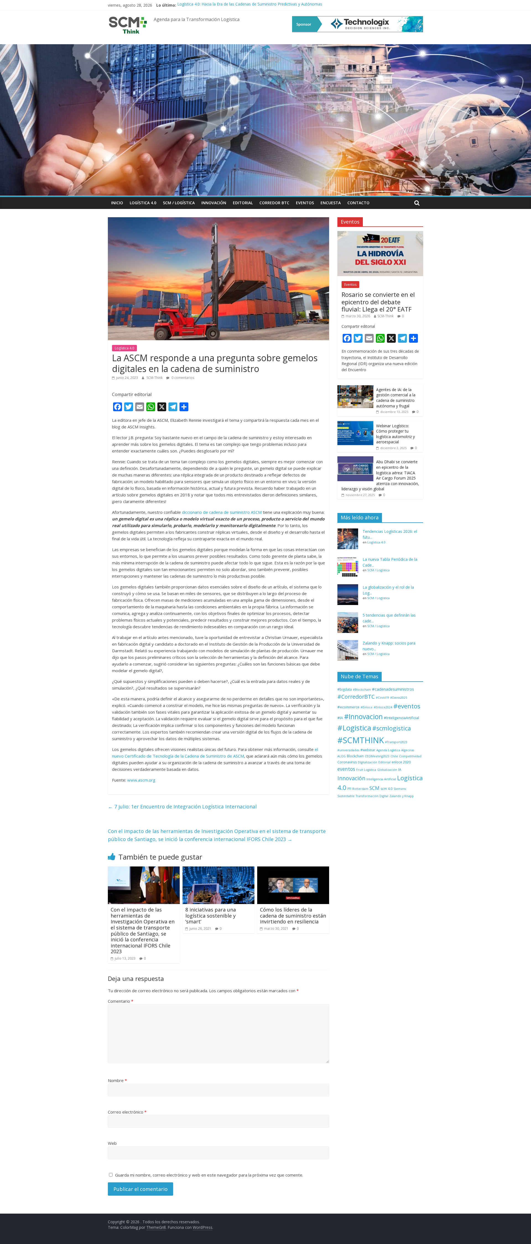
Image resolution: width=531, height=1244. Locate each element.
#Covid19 (382, 698)
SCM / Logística (179, 202)
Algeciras (407, 750)
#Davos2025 (398, 698)
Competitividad (410, 756)
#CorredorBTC (356, 696)
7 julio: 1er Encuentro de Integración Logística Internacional (182, 806)
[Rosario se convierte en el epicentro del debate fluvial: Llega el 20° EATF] (380, 234)
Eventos (305, 202)
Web (112, 1143)
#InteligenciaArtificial (401, 717)
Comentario (120, 1001)
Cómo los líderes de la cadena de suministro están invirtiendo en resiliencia (293, 915)
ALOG (341, 756)
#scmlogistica (391, 728)
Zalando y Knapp (401, 796)
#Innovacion (363, 716)
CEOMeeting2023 (377, 756)
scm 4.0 (386, 788)
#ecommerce (348, 707)
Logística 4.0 (143, 202)
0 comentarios (182, 377)
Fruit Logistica (366, 770)
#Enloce (367, 707)
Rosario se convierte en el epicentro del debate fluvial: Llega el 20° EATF (378, 301)
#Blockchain (362, 690)
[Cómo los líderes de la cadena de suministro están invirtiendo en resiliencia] (293, 870)
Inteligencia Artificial (381, 779)
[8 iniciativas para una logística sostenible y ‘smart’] (218, 870)
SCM (374, 788)
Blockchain (355, 756)
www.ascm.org (141, 780)
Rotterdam (360, 789)
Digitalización (367, 762)
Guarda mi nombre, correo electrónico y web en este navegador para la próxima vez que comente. (209, 1175)
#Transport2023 (396, 742)
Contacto (358, 202)
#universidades (348, 750)
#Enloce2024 (383, 707)
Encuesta (331, 202)
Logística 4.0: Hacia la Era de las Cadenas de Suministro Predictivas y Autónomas (249, 5)
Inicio (117, 202)
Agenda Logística (388, 750)
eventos (346, 769)
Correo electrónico (127, 1112)
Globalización (387, 770)
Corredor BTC (274, 202)
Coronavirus (347, 762)
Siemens (400, 789)
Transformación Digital (372, 796)
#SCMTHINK (360, 740)
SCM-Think (155, 377)
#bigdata (344, 689)
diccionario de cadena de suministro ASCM (222, 512)
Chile (394, 756)
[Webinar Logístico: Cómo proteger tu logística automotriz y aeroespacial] (355, 423)
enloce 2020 (401, 762)
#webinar (367, 750)
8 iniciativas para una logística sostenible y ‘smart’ (210, 915)
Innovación (213, 202)
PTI (349, 789)
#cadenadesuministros (393, 689)
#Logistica (354, 728)
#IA (340, 717)
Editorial (243, 202)
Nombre (117, 1080)
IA (399, 769)
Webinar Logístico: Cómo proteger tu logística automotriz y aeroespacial (395, 434)
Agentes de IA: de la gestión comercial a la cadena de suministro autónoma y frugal (395, 397)
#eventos (406, 706)
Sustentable (346, 796)
